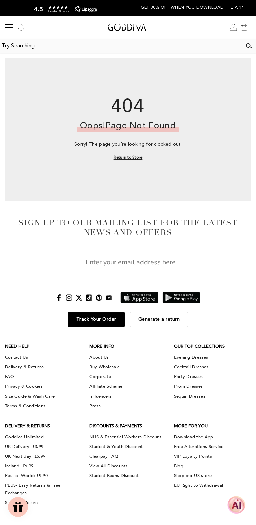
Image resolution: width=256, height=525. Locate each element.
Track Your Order (96, 319)
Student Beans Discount (114, 476)
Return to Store (128, 158)
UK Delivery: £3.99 (24, 447)
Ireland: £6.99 (19, 466)
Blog (178, 466)
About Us (99, 357)
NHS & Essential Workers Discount (125, 437)
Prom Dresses (188, 386)
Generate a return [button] (159, 319)
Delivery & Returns (24, 367)
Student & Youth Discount (116, 447)
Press (95, 406)
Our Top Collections (199, 346)
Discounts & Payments (115, 426)
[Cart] (244, 27)
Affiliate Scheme (105, 386)
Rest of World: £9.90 (26, 476)
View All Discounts (108, 466)
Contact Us (16, 357)
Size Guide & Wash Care (30, 396)
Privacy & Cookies (24, 386)
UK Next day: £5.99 (25, 456)
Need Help (17, 346)
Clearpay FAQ (103, 456)
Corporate (100, 377)
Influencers (100, 396)
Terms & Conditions (25, 406)
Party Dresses (188, 377)
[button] (64, 9)
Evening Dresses (191, 357)
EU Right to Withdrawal (198, 485)
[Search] (249, 46)
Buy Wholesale (104, 367)
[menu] (9, 27)
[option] (64, 8)
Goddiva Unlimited (24, 437)
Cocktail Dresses (191, 367)
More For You (191, 426)
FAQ (9, 377)
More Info (101, 346)
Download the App (193, 437)
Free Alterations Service (198, 447)
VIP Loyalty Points (193, 456)
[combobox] (121, 46)
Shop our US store (193, 476)
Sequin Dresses (189, 396)
